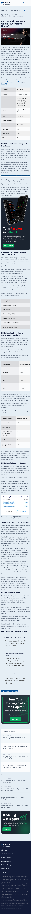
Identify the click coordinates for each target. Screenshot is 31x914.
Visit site (7, 829)
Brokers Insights (14, 10)
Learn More (15, 719)
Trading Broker (6, 691)
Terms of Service (7, 854)
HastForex (18, 82)
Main (2, 10)
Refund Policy (6, 865)
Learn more (8, 245)
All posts (4, 850)
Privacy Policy (6, 857)
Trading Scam (14, 691)
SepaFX (4, 84)
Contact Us (5, 868)
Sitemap (4, 872)
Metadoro (10, 82)
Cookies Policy (6, 861)
